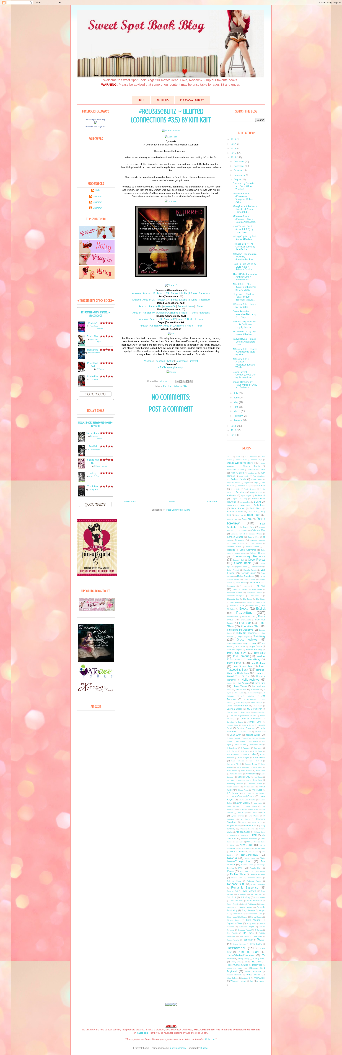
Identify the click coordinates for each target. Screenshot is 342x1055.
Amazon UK (149, 293)
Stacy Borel (251, 924)
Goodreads (181, 361)
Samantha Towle (236, 901)
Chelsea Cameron (257, 540)
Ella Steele (260, 599)
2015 (234, 153)
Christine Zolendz (252, 547)
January (238, 420)
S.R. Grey (245, 897)
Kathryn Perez (251, 764)
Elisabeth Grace (254, 593)
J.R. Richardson (249, 699)
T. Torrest (259, 930)
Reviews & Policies (192, 100)
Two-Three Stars (234, 968)
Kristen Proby (243, 790)
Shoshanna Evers (255, 914)
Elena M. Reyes (240, 589)
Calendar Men (258, 530)
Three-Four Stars (248, 951)
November (239, 166)
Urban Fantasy (253, 971)
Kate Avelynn (243, 758)
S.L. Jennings (256, 894)
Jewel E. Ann (94, 476)
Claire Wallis (240, 553)
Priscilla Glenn (256, 868)
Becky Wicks (245, 505)
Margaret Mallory (234, 826)
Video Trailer (253, 974)
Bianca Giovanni (235, 511)
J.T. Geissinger (94, 449)
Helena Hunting (254, 649)
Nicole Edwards (245, 848)
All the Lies (93, 376)
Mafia (244, 822)
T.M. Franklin (232, 933)
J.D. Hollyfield (247, 696)
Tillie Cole (255, 961)
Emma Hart (253, 606)
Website (148, 361)
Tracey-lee (257, 965)
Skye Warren (253, 920)
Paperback (204, 293)
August (238, 179)
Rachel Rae (236, 878)
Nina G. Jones (237, 851)
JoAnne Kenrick (233, 738)
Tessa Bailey (256, 944)
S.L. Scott (231, 897)
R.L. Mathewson (258, 871)
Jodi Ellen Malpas (250, 738)
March (237, 411)
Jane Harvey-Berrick (237, 705)
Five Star (245, 622)
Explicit (260, 608)
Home (141, 100)
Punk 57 (92, 323)
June (236, 397)
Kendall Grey (243, 777)
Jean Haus (245, 712)
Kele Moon (260, 771)
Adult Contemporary (240, 462)
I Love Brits (259, 683)
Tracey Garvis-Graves (237, 965)
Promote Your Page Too (96, 127)
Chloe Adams (256, 543)
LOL (263, 812)
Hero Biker (259, 653)
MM (248, 841)
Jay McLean (232, 712)
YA (251, 981)
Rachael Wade (237, 874)
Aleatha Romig (251, 466)
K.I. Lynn (245, 751)
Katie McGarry (243, 767)
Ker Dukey (258, 777)
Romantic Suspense (244, 887)
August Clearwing (239, 499)
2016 (234, 148)
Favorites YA (248, 616)
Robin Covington (258, 884)
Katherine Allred (234, 764)
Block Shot (92, 336)
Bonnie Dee (232, 519)
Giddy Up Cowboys (246, 633)
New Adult (246, 844)
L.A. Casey (232, 793)
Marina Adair (250, 825)
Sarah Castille (233, 904)
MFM (254, 835)
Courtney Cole (239, 560)
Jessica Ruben (94, 353)
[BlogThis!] (180, 381)
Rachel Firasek (257, 874)
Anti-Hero (231, 495)
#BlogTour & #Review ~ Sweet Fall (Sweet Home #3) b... (245, 209)
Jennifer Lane (254, 722)
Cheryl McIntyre (238, 543)
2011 (234, 435)
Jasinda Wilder (234, 709)
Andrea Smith (238, 479)
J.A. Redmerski (252, 693)
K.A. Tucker (232, 751)
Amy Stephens (259, 476)
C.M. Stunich (242, 530)
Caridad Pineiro (255, 534)
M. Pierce (245, 819)
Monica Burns (259, 842)
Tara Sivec (257, 936)
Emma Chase (237, 605)
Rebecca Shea (234, 881)
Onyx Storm (92, 433)
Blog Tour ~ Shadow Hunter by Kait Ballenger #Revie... (244, 297)
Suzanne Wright (246, 927)
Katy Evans (246, 770)
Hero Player (234, 662)
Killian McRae (243, 780)
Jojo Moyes (240, 741)
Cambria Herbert (238, 534)
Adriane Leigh (257, 460)
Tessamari (236, 948)
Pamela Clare (247, 865)
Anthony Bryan (256, 492)
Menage (233, 835)
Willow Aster (259, 978)
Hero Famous (240, 656)
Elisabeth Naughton (236, 596)
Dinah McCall (241, 583)
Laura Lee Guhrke (247, 800)
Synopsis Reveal (245, 930)
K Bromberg (232, 748)
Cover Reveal (256, 559)
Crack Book (242, 563)
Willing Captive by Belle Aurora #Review (245, 238)
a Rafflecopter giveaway (170, 367)
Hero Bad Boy (236, 652)
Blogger (204, 1048)
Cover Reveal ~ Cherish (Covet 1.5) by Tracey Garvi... (244, 375)
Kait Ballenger (233, 754)
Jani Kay (258, 706)
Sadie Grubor (259, 898)
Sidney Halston (256, 917)
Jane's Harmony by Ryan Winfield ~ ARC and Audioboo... (245, 385)
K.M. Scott (257, 751)
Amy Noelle (244, 476)
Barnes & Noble (179, 293)
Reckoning (92, 349)
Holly (97, 190)
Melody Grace (260, 832)
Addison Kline (241, 460)
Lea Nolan (258, 803)
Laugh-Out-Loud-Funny (242, 796)
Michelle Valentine (249, 839)
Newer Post (130, 501)
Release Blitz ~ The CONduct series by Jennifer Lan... (244, 246)
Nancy (232, 845)
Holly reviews (250, 679)
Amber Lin (252, 473)
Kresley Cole (249, 787)
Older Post (212, 501)
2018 (234, 139)
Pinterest (193, 361)
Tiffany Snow (235, 962)
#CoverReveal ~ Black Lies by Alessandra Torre (244, 342)
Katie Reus (257, 767)
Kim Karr (167, 386)
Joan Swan (235, 735)
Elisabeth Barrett (234, 593)
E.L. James (245, 586)
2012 (234, 430)
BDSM (257, 501)
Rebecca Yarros (254, 881)
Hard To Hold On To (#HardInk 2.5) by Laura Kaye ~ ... (243, 229)
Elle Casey (234, 602)
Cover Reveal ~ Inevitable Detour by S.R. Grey (244, 314)
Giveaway (259, 636)
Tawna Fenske (233, 940)
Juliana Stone (240, 745)
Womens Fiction (238, 981)
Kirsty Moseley (233, 787)
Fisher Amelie (245, 620)
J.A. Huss (239, 693)
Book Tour (248, 527)
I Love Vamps (239, 686)
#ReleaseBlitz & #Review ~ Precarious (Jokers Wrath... (244, 363)
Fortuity (93, 473)
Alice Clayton (237, 473)
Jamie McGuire (256, 703)
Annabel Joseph (245, 486)
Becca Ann (231, 505)
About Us (163, 100)
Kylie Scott (257, 790)
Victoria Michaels (234, 975)
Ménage (244, 835)
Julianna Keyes (256, 745)
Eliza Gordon (256, 596)
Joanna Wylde (253, 734)
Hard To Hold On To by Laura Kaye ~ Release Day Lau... (244, 267)
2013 (234, 426)
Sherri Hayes (238, 914)
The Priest (92, 486)
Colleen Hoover (100, 466)
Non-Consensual (249, 854)
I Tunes (193, 293)
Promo (230, 871)
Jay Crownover (254, 709)
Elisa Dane (257, 589)
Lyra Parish (254, 816)
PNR (240, 867)
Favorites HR (232, 617)
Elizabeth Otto (233, 599)
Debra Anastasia (245, 576)
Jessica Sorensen (246, 728)
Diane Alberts (249, 580)
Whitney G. (245, 978)
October (238, 170)
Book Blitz (247, 519)
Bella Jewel (259, 505)
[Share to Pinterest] (191, 381)
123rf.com (210, 1039)
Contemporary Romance (249, 556)
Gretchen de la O (234, 643)
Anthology (241, 492)
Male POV (257, 822)
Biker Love (252, 512)
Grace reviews (247, 639)
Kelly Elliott (251, 773)
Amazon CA (163, 293)
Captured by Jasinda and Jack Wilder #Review (243, 186)
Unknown (97, 196)
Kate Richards (237, 761)
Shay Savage (248, 910)
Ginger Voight (243, 637)
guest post (250, 643)
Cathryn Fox (253, 537)
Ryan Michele (249, 891)
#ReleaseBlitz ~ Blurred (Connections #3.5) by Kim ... (245, 352)
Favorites (244, 612)
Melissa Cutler (243, 832)
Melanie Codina (247, 829)
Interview (255, 689)
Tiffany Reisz (94, 489)
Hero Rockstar (258, 663)
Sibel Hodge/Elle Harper (237, 917)
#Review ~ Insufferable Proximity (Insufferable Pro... (244, 257)
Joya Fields (253, 741)
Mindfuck (239, 842)
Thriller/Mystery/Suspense (240, 955)
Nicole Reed (260, 848)
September (240, 175)
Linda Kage (242, 813)
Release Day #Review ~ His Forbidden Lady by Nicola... (244, 324)
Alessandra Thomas (235, 470)
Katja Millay (232, 771)
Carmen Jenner (235, 537)
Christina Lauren (234, 547)
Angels (247, 483)
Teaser (261, 939)
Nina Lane (253, 852)
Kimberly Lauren (255, 784)
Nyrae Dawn (250, 858)
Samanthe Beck (254, 900)
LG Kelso (243, 809)
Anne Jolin (235, 489)
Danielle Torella (249, 570)
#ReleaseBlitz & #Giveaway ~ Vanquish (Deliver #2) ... (243, 197)
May (236, 402)
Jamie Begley (241, 703)
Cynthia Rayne (257, 567)
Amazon (136, 293)
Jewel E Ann (245, 732)
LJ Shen (254, 813)
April (236, 406)
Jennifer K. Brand (235, 722)
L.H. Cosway (260, 793)
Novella (232, 858)
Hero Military (253, 659)
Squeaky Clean (234, 923)
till (246, 962)
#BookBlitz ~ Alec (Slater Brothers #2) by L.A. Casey (244, 287)
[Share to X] (184, 381)
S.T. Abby (101, 369)
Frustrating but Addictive (240, 629)
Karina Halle (249, 754)
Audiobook (260, 495)
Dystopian (231, 586)
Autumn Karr (245, 502)
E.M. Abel (260, 586)
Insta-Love (241, 689)
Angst (255, 483)
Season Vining (245, 907)
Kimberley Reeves (235, 784)
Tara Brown (244, 936)
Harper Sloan (255, 646)
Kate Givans (259, 757)
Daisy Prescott (233, 570)
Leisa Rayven (233, 806)
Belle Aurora (237, 508)
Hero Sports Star (242, 666)
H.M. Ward (240, 646)
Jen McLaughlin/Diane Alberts (243, 716)
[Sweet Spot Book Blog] (95, 123)
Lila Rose (254, 809)
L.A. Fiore (246, 793)
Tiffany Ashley (243, 959)
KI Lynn (230, 780)
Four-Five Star (250, 626)
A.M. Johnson (251, 457)
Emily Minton (247, 602)
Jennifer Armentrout (251, 718)
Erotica (243, 608)
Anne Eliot (260, 485)
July (236, 393)
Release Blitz (180, 386)
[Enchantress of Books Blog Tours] (96, 661)
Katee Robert (256, 761)
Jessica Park (232, 725)
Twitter (170, 361)
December (239, 161)
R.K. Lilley (244, 871)
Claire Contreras (248, 550)
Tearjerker (247, 939)
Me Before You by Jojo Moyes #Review (244, 333)
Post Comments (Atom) (178, 509)
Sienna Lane (233, 920)
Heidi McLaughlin (234, 650)
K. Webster (245, 748)
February (238, 415)
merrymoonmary (178, 1048)
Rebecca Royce (255, 878)
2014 (234, 157)
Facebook (160, 361)
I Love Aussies (242, 683)
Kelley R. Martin (236, 774)
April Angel (245, 496)
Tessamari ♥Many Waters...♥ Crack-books (95, 314)
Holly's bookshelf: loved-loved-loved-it (95, 424)
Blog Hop (239, 515)
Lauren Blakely (242, 803)
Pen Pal (93, 446)
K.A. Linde (258, 748)
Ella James (247, 599)
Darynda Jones (248, 573)
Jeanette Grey (259, 712)
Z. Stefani (261, 981)
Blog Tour (253, 514)
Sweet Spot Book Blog (95, 120)
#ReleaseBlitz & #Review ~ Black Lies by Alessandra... (245, 219)
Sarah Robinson (249, 904)
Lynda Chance (237, 816)
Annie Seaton (250, 489)
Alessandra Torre (256, 469)
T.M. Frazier (249, 933)
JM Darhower (260, 732)
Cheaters (240, 540)
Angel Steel (256, 479)
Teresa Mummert (239, 944)
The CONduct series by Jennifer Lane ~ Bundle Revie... (245, 277)
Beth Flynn (255, 508)
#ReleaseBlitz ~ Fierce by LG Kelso (244, 305)
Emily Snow (261, 602)
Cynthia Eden (241, 567)
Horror (229, 683)
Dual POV (255, 582)
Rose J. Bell (232, 891)
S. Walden (242, 894)
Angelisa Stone (233, 483)
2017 (234, 144)
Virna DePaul (232, 978)
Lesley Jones (251, 806)
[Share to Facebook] (187, 381)
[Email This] (177, 381)
